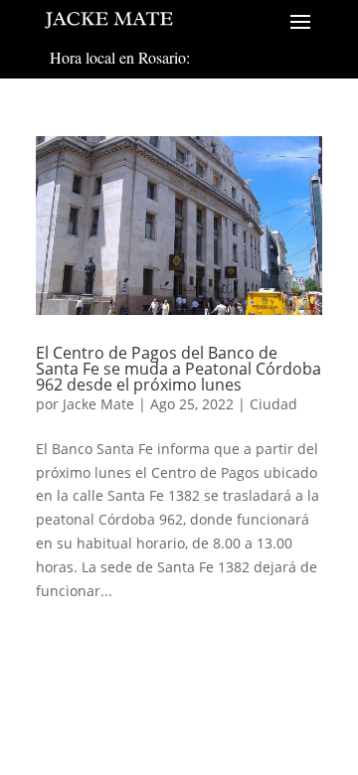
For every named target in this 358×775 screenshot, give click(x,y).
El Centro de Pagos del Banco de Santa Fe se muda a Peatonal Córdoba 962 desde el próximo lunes (178, 368)
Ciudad (273, 403)
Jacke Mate (98, 403)
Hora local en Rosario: (120, 57)
